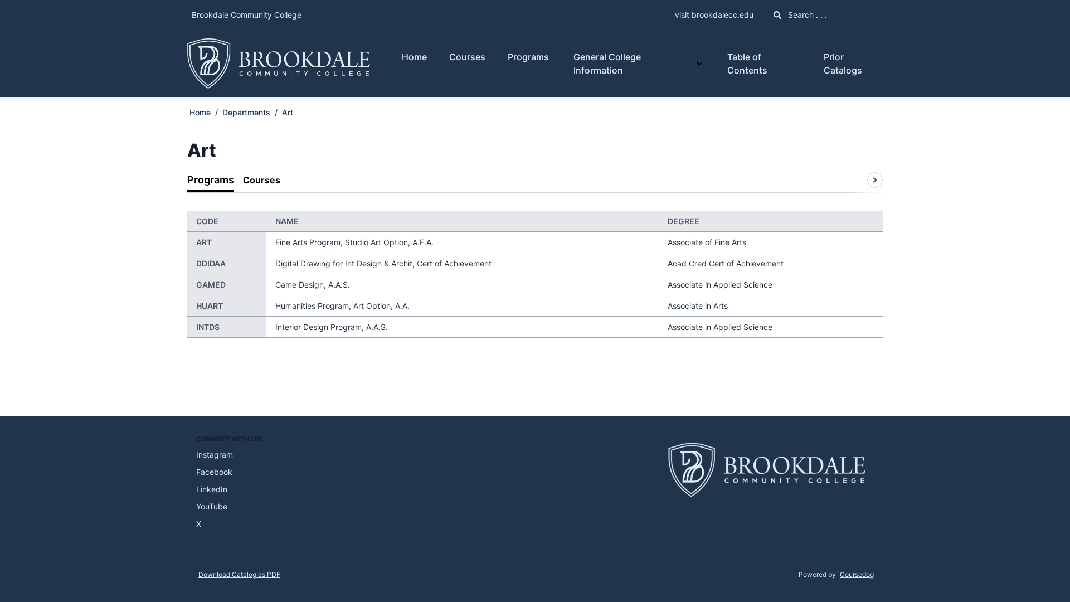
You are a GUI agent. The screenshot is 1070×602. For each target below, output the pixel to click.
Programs (528, 56)
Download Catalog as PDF (239, 574)
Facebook (214, 472)
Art (287, 112)
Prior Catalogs (843, 63)
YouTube (211, 506)
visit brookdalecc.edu (714, 15)
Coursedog (857, 574)
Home (414, 56)
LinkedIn (211, 489)
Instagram (214, 454)
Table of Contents (747, 63)
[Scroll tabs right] (875, 180)
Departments (246, 112)
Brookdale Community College (246, 15)
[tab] (210, 180)
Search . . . (806, 15)
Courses (467, 56)
